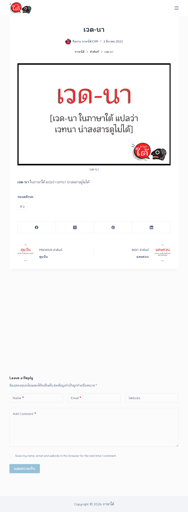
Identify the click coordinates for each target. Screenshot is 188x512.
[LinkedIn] (151, 227)
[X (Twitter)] (75, 227)
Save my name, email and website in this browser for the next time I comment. (65, 455)
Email (76, 397)
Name (18, 397)
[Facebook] (37, 227)
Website (134, 397)
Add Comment (24, 413)
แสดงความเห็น (24, 468)
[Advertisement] (94, 341)
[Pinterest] (113, 227)
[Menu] (176, 8)
